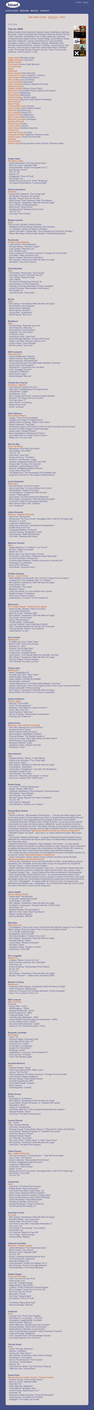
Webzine (24, 11)
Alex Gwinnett (14, 102)
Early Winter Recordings (28, 725)
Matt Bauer (13, 71)
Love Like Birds (15, 446)
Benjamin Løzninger (17, 119)
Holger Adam (13, 58)
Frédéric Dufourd (15, 88)
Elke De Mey (13, 80)
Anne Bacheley (14, 67)
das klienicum (15, 925)
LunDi (11, 813)
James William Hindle (18, 894)
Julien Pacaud (14, 128)
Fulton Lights (14, 701)
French (85, 2)
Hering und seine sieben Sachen (23, 1377)
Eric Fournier (13, 93)
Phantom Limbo (15, 161)
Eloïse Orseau (14, 124)
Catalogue (12, 11)
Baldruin (12, 1246)
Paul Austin (13, 64)
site (10, 222)
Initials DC (13, 958)
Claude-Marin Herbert (17, 106)
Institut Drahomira (21, 1153)
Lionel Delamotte (15, 82)
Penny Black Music (17, 416)
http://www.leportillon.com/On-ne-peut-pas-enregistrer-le (55, 831)
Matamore (13, 984)
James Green (14, 99)
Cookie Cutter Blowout (18, 242)
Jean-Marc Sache (15, 132)
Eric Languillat (14, 113)
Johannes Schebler (16, 135)
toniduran (12, 139)
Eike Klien (12, 110)
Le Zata (12, 1215)
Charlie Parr (13, 130)
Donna (12, 576)
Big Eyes (13, 725)
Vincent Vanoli (14, 141)
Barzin (11, 69)
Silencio (12, 514)
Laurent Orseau (15, 126)
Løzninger (13, 1035)
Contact (45, 11)
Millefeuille (13, 640)
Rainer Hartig (14, 104)
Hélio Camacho (15, 73)
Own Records (15, 354)
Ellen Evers (13, 91)
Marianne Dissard (16, 86)
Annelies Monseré (16, 121)
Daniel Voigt (13, 143)
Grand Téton (21, 576)
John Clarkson (14, 77)
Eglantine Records (25, 514)
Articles (53, 17)
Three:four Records (17, 1276)
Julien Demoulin (15, 84)
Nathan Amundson (16, 60)
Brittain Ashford (14, 62)
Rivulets (12, 192)
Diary (62, 17)
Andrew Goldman (15, 97)
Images (34, 11)
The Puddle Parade (17, 607)
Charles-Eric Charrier (17, 75)
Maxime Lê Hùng (15, 115)
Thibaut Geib (13, 95)
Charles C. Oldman (17, 385)
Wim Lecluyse (14, 117)
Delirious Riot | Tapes (36, 607)
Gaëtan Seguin (14, 137)
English (79, 2)
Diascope (13, 484)
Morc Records (15, 1002)
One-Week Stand (37, 17)
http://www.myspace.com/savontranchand (26, 859)
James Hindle (14, 108)
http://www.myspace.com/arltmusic (40, 855)
